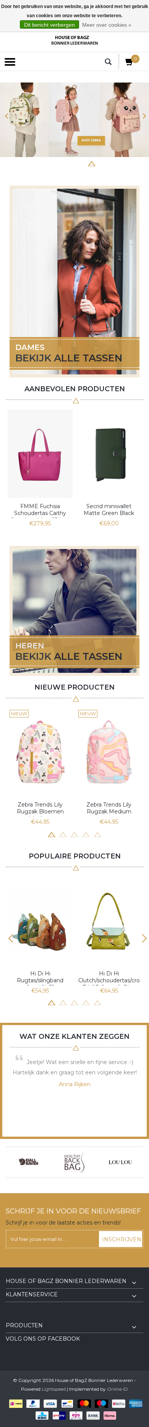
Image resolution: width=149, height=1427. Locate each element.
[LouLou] (91, 1162)
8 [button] (114, 163)
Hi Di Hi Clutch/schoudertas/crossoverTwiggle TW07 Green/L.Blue (108, 977)
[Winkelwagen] (129, 63)
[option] (74, 120)
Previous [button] (7, 116)
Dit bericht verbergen (49, 25)
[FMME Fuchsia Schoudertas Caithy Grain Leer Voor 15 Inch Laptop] (40, 454)
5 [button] (80, 163)
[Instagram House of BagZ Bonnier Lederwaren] (25, 1316)
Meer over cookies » (106, 25)
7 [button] (103, 163)
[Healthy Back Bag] (45, 1162)
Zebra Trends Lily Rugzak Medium (108, 808)
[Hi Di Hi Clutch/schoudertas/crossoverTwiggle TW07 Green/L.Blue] (108, 921)
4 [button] (69, 163)
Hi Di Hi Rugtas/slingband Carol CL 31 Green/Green (40, 977)
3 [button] (57, 163)
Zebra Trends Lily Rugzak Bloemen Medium (40, 808)
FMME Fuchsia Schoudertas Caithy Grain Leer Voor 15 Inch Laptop (40, 510)
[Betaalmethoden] (14, 1403)
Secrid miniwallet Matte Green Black (109, 510)
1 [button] (34, 163)
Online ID (117, 1389)
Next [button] (142, 116)
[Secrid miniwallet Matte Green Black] (108, 454)
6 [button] (92, 163)
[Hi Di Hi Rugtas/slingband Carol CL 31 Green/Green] (40, 921)
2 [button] (46, 163)
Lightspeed (54, 1389)
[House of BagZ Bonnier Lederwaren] (74, 40)
